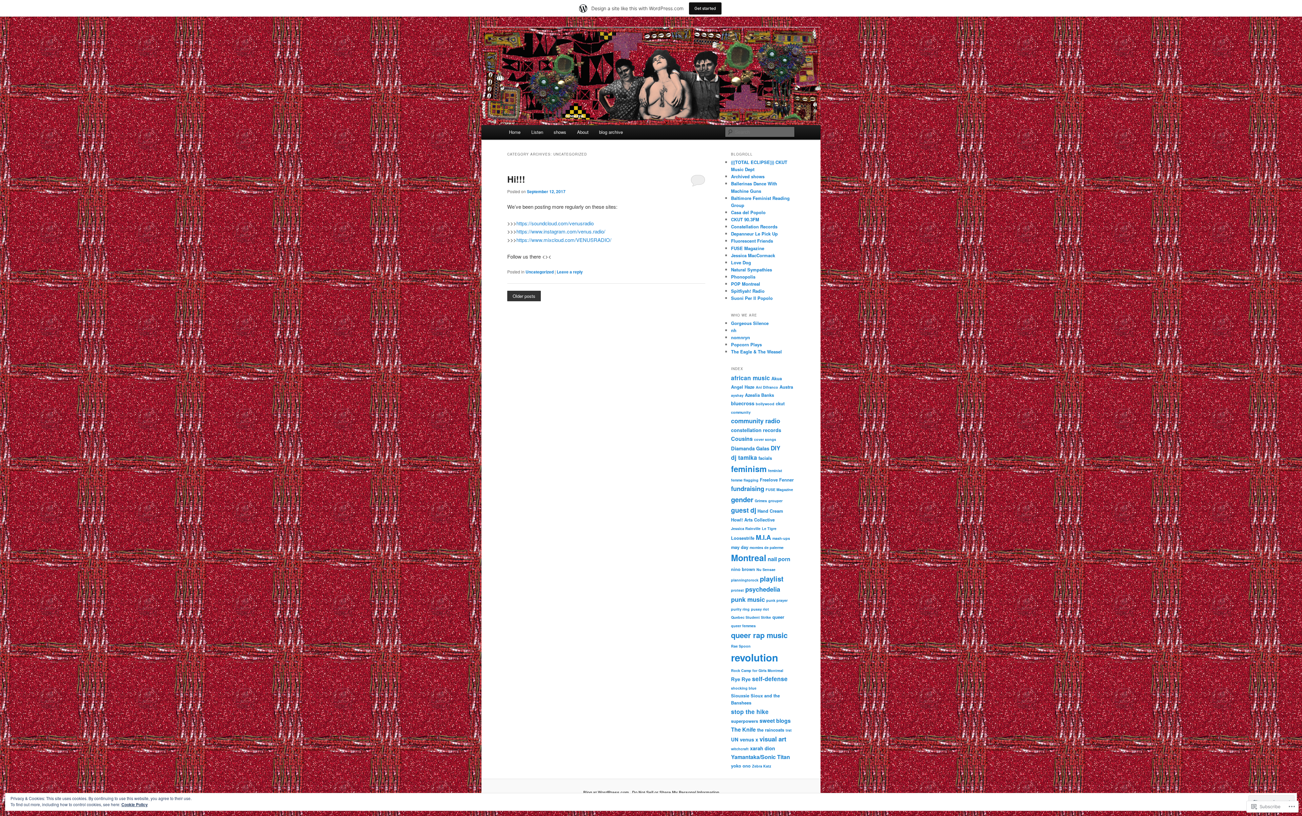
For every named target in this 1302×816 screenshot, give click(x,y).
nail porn (779, 559)
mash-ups (781, 538)
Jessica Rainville (746, 528)
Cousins (742, 439)
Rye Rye (741, 679)
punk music (748, 599)
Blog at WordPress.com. (606, 792)
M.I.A (763, 537)
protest (737, 590)
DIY (776, 448)
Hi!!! (516, 179)
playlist (772, 579)
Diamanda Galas (750, 448)
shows (560, 132)
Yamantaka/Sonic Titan (760, 757)
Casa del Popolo (748, 212)
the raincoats (770, 730)
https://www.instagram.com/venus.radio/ (560, 231)
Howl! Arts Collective (753, 520)
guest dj (743, 510)
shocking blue (743, 688)
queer (778, 617)
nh (733, 330)
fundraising (747, 488)
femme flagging (744, 480)
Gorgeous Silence (750, 323)
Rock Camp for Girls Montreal (757, 670)
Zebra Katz (761, 766)
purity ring (740, 609)
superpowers (744, 721)
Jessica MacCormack (753, 255)
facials (765, 458)
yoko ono (741, 766)
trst (789, 730)
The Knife (743, 729)
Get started (705, 8)
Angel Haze (742, 387)
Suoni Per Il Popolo (752, 298)
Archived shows (748, 176)
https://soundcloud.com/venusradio (555, 223)
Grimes (761, 500)
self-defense (770, 679)
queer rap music (759, 635)
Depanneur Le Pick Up (754, 233)
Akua (776, 378)
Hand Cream (770, 511)
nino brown (743, 569)
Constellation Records (754, 226)
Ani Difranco (767, 387)
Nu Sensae (765, 569)
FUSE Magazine (747, 248)
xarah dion (762, 748)
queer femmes (743, 625)
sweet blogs (775, 721)
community (741, 412)
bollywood (765, 403)
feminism (749, 468)
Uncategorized (540, 272)
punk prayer (777, 600)
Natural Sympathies (751, 269)
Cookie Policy (134, 804)
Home (514, 132)
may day (739, 547)
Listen (537, 132)
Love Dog (741, 262)
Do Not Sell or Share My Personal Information (675, 792)
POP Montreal (745, 284)
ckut (780, 404)
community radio (755, 420)
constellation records (756, 430)
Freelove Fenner (777, 480)
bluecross (742, 403)
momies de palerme (767, 547)
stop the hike (750, 712)
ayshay (737, 395)
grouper (775, 500)
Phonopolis (743, 276)
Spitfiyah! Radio (748, 291)
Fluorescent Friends (752, 241)
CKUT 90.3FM (745, 219)
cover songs (765, 439)
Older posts (524, 296)
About (583, 132)
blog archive (611, 132)
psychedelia (762, 589)
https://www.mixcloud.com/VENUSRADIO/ (563, 239)
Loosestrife (742, 538)
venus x (749, 739)
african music (750, 378)
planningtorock (744, 580)
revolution (754, 657)
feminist (775, 470)
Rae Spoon (741, 646)
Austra (786, 387)
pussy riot (760, 609)
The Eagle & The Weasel (756, 351)
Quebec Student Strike (751, 617)
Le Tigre (769, 528)
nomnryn (740, 337)
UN (734, 739)
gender (742, 499)
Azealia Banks (759, 395)
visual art (773, 738)
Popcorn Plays (746, 344)
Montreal (748, 558)
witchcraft (740, 748)
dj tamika (744, 457)
